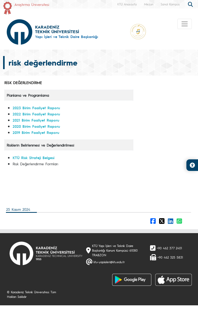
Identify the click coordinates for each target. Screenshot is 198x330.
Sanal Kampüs (170, 4)
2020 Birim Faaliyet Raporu (36, 126)
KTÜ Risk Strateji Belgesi (33, 157)
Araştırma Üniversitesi (31, 4)
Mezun (148, 4)
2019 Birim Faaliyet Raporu (36, 132)
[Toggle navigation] (184, 24)
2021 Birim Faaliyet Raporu (36, 120)
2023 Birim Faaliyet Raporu (36, 107)
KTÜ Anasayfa (127, 4)
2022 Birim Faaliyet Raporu (36, 114)
